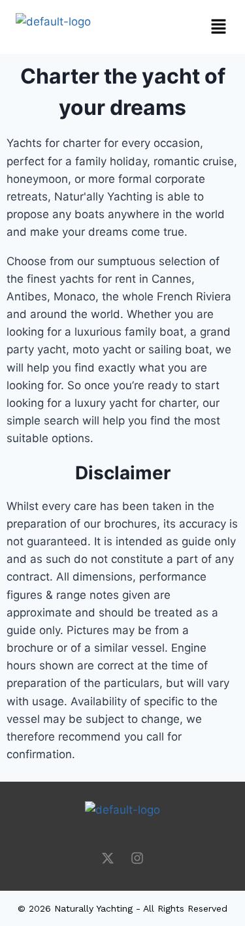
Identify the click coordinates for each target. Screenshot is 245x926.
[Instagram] (137, 858)
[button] (169, 27)
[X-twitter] (108, 858)
